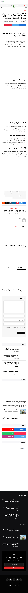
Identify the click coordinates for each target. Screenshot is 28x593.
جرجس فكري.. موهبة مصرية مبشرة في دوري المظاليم (8, 211)
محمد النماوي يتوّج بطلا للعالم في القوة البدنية (14, 290)
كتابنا (20, 584)
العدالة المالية (11, 194)
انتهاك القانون (8, 196)
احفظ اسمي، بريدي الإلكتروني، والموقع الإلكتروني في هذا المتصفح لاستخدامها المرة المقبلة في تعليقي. (14, 328)
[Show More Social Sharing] (3, 25)
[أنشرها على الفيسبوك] (22, 25)
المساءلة (17, 196)
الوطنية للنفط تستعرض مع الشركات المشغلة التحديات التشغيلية (14, 268)
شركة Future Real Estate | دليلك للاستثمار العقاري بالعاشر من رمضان (10, 417)
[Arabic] (3, 2)
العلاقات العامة (23, 196)
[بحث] (2, 7)
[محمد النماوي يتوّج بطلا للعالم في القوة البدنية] (14, 280)
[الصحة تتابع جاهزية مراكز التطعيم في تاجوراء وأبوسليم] (14, 236)
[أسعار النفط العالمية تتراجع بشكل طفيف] (23, 373)
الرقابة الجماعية (15, 192)
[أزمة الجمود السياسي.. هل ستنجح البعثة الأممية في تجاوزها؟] (23, 356)
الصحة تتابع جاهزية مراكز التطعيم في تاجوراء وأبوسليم (15, 246)
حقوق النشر (11, 586)
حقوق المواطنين (23, 198)
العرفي (6, 194)
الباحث (22, 21)
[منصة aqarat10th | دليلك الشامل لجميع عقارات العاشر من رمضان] (23, 411)
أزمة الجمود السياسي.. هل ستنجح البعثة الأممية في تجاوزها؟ (11, 355)
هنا (16, 157)
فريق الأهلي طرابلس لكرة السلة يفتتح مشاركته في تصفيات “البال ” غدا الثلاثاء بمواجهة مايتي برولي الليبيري (11, 364)
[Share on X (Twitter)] (15, 25)
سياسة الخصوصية (15, 584)
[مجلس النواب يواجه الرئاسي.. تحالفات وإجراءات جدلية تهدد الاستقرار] (23, 349)
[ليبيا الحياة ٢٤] (14, 7)
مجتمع (23, 584)
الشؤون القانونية (8, 192)
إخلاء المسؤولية (16, 586)
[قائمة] (26, 7)
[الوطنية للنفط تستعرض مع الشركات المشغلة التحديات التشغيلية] (14, 258)
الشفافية (24, 194)
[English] (2, 2)
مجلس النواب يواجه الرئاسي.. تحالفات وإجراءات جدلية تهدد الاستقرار (10, 348)
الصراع (20, 194)
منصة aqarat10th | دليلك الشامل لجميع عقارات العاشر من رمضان (11, 410)
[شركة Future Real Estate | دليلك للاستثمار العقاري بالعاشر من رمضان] (23, 418)
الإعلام (25, 192)
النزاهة (13, 196)
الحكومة (20, 192)
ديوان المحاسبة (15, 198)
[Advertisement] (14, 63)
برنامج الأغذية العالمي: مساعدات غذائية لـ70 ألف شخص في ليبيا (20, 211)
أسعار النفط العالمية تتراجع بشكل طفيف (11, 372)
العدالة (16, 194)
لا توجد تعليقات (11, 21)
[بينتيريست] (8, 25)
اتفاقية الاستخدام (7, 584)
